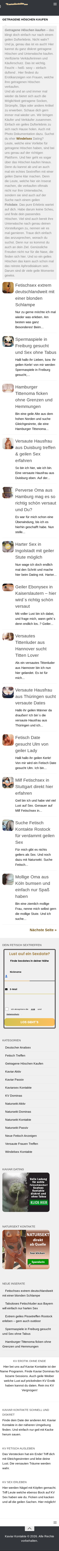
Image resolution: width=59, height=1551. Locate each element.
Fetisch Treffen (15, 1055)
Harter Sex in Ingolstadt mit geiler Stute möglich (34, 551)
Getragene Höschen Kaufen (24, 1063)
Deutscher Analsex (18, 1047)
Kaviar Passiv (14, 1079)
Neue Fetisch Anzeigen (21, 1135)
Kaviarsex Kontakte (18, 1087)
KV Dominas (13, 1095)
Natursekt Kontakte (18, 1119)
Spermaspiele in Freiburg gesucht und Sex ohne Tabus (35, 346)
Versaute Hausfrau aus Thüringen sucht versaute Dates (35, 697)
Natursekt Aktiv (15, 1103)
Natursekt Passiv (16, 1127)
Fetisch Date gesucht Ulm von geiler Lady (31, 744)
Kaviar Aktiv (13, 1071)
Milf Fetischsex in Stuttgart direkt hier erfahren (34, 787)
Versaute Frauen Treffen (21, 1143)
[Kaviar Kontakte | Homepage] (23, 4)
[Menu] (55, 4)
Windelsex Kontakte (18, 1151)
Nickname (15, 971)
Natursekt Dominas (18, 1111)
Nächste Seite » (43, 930)
